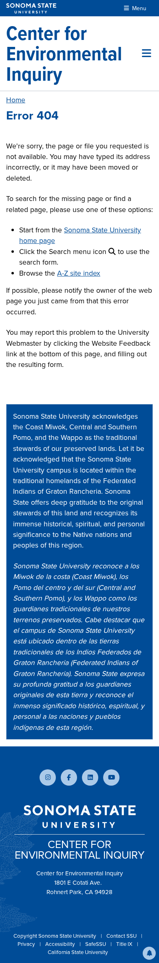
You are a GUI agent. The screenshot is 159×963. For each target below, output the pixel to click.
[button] (149, 953)
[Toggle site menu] (146, 53)
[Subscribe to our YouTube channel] (111, 777)
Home (15, 100)
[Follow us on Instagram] (48, 777)
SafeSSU (96, 944)
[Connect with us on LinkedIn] (90, 777)
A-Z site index (78, 273)
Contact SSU (122, 936)
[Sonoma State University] (31, 8)
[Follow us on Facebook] (69, 777)
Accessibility (60, 944)
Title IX (125, 944)
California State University (78, 952)
